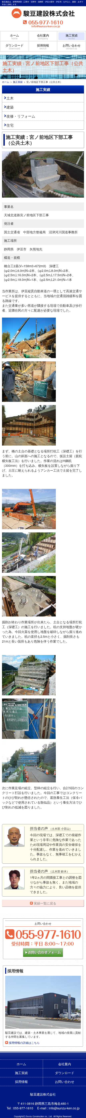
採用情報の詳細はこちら (24, 1042)
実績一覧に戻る (45, 903)
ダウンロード (14, 46)
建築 (10, 107)
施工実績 (72, 36)
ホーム (14, 36)
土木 (10, 98)
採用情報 (43, 46)
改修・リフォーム (20, 116)
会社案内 (43, 36)
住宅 (10, 125)
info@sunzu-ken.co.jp (64, 1108)
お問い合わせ (72, 46)
